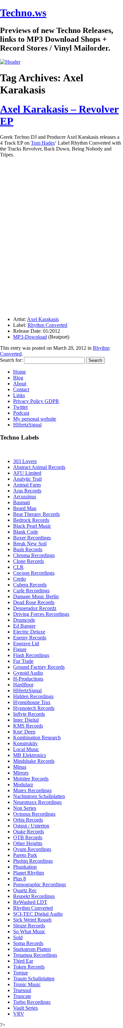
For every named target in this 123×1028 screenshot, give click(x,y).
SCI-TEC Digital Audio (38, 914)
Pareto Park (25, 855)
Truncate (22, 996)
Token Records (29, 967)
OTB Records (27, 837)
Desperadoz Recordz (34, 608)
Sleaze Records (29, 925)
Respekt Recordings (34, 896)
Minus (19, 767)
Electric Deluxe (29, 631)
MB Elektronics (29, 755)
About (19, 383)
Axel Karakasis (43, 319)
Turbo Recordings (32, 1002)
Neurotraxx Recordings (37, 802)
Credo (19, 579)
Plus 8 (19, 878)
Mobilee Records (31, 778)
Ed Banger (24, 626)
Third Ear (23, 961)
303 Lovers (25, 461)
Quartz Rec (25, 890)
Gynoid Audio (28, 673)
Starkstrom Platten (32, 949)
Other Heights (27, 843)
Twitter (20, 407)
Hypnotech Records (33, 708)
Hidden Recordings (33, 696)
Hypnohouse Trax (32, 702)
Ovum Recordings (32, 849)
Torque (20, 972)
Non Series (24, 808)
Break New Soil (30, 543)
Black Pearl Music (32, 526)
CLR (18, 567)
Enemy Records (29, 637)
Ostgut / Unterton (31, 825)
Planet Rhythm (28, 872)
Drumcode (24, 620)
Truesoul (22, 990)
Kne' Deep (24, 731)
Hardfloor (23, 684)
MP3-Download (30, 337)
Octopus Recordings (34, 814)
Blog (18, 377)
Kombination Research (37, 737)
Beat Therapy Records (36, 514)
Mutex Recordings (32, 790)
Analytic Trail (27, 479)
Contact (21, 389)
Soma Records (28, 943)
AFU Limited (27, 473)
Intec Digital (26, 720)
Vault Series (25, 1008)
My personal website (34, 419)
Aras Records (27, 490)
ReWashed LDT (30, 902)
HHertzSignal (27, 424)
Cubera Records (30, 584)
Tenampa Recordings (35, 955)
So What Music (29, 931)
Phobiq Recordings (33, 861)
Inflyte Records (29, 714)
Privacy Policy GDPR (36, 401)
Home (19, 372)
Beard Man (24, 508)
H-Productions (28, 679)
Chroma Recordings (34, 555)
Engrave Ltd (26, 643)
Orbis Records (28, 820)
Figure (20, 649)
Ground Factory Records (39, 667)
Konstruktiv (25, 743)
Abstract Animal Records (39, 467)
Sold (18, 937)
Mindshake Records (33, 761)
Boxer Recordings (32, 537)
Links (19, 395)
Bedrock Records (31, 520)
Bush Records (27, 549)
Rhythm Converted (47, 325)
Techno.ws (23, 13)
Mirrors (21, 773)
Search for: (11, 360)
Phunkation (25, 867)
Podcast (21, 413)
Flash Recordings (31, 655)
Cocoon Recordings (33, 573)
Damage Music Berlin (36, 596)
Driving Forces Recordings (41, 614)
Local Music (26, 749)
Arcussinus (24, 496)
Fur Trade (23, 661)
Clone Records (28, 561)
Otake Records (28, 831)
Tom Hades (43, 143)
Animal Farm (27, 485)
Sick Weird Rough (32, 920)
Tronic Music (27, 984)
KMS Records (28, 726)
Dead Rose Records (33, 602)
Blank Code (25, 532)
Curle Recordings (31, 590)
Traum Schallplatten (33, 978)
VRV (18, 1014)
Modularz (23, 784)
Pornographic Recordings (39, 884)
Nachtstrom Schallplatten (39, 796)
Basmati (21, 502)
